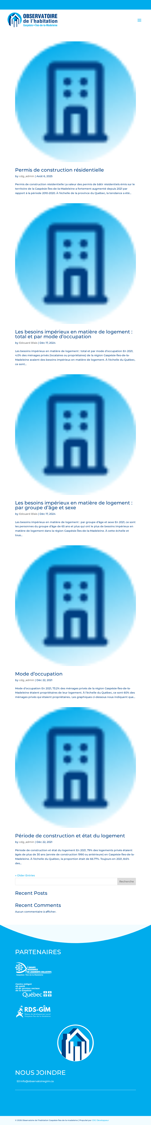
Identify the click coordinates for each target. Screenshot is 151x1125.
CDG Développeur (100, 1120)
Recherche (126, 881)
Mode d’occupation (39, 674)
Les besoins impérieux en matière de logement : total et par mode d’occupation (73, 334)
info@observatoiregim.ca (37, 1081)
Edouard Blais (28, 342)
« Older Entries (25, 875)
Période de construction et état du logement (70, 836)
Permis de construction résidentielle (59, 170)
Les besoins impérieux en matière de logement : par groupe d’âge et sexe (73, 505)
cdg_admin (26, 176)
